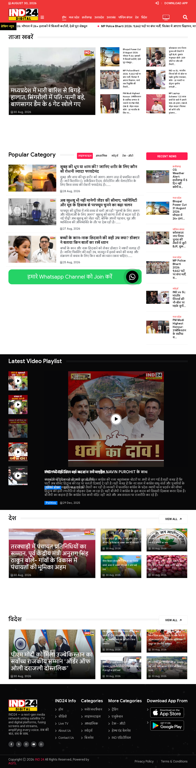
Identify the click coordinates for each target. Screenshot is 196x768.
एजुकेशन (117, 716)
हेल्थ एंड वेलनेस (121, 731)
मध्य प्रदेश (74, 17)
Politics (51, 503)
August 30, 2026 (24, 3)
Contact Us (66, 738)
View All (171, 519)
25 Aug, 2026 (71, 262)
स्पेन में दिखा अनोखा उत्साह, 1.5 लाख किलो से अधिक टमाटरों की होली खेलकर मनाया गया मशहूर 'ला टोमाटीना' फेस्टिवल (167, 639)
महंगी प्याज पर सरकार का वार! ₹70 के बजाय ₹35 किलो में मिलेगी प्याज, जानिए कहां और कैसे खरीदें (167, 565)
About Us (64, 731)
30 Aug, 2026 (22, 112)
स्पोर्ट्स (114, 155)
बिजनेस (88, 738)
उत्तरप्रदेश (99, 17)
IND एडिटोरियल (121, 738)
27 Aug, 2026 (71, 228)
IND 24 (39, 759)
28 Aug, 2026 (71, 191)
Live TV (63, 724)
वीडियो (62, 716)
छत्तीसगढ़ (87, 17)
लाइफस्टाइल (84, 155)
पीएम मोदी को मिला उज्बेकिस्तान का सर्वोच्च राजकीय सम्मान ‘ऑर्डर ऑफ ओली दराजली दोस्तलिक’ (51, 661)
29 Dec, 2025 (71, 503)
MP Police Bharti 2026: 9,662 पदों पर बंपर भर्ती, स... (179, 269)
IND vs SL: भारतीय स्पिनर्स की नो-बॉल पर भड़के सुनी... (179, 299)
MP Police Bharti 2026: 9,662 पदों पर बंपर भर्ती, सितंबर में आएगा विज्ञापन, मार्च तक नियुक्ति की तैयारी (105, 26)
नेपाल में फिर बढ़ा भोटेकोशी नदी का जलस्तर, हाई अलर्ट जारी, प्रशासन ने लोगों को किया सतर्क (166, 666)
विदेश (144, 17)
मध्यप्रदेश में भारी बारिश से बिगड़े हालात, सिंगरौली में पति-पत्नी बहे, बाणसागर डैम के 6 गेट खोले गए (48, 97)
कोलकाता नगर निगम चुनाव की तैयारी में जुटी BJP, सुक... (179, 239)
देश (137, 17)
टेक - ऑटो (127, 155)
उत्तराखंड (111, 17)
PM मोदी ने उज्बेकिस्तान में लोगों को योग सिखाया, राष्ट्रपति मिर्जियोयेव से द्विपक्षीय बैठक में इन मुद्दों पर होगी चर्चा (120, 666)
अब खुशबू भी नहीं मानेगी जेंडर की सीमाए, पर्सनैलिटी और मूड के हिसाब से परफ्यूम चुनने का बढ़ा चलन (98, 202)
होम (64, 17)
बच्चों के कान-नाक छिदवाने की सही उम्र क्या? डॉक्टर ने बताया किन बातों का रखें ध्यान (100, 240)
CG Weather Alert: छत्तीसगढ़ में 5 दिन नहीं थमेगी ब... (180, 178)
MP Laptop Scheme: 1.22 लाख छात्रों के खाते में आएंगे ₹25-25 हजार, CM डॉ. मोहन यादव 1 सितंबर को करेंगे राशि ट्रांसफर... (178, 103)
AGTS (12, 763)
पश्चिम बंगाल (125, 17)
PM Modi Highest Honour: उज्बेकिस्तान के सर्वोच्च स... (179, 328)
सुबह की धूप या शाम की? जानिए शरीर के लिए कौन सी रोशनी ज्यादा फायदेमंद (98, 169)
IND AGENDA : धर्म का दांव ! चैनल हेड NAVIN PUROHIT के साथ (95, 472)
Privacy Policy (144, 761)
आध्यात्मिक (101, 155)
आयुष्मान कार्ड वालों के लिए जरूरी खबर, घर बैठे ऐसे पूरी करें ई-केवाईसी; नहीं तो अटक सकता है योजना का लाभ (166, 538)
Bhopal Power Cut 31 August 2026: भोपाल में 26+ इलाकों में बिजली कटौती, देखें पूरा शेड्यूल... (132, 56)
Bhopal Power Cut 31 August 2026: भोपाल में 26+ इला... (180, 210)
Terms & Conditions (174, 761)
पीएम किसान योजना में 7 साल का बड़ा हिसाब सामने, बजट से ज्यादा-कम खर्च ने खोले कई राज (120, 565)
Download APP (176, 3)
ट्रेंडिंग (115, 709)
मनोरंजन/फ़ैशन (93, 709)
